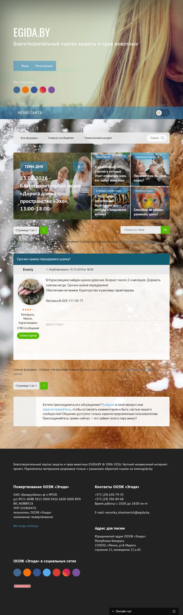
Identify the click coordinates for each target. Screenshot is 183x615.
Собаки (44, 241)
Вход (25, 66)
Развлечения (103, 157)
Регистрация (44, 66)
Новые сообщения (61, 138)
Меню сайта (29, 112)
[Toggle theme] (162, 112)
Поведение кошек (145, 157)
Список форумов (25, 241)
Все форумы (29, 138)
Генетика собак (144, 191)
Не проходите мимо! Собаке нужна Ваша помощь (85, 241)
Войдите (108, 405)
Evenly (28, 269)
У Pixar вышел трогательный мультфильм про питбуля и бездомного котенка (110, 205)
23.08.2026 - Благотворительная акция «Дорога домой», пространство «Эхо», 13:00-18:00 (50, 193)
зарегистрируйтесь (57, 409)
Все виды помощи (25, 526)
